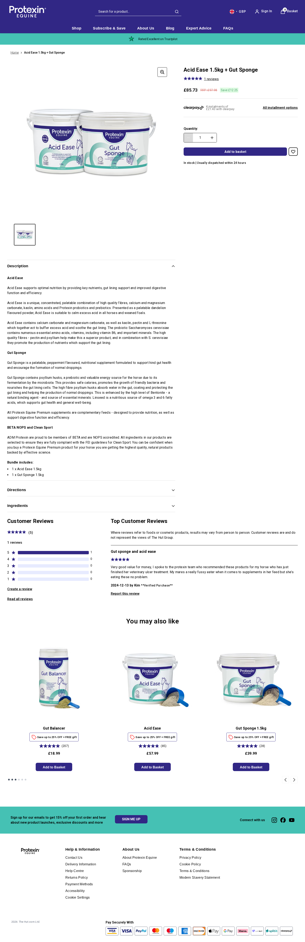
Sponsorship (132, 871)
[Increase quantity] (212, 137)
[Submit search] (177, 12)
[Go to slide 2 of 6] (12, 779)
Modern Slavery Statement (199, 877)
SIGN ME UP (131, 819)
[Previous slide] (285, 779)
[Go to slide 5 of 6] (22, 779)
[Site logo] (27, 11)
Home (15, 52)
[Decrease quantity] (188, 137)
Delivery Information (80, 864)
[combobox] (138, 11)
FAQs (126, 864)
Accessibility (75, 891)
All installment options (280, 108)
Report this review (125, 594)
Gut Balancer (54, 728)
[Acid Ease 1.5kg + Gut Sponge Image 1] (24, 234)
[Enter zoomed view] (162, 72)
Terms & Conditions (194, 871)
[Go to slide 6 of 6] (25, 779)
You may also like (152, 621)
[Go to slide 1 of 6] (9, 779)
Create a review (19, 589)
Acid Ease (152, 728)
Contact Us (73, 857)
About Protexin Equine (139, 857)
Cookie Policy (190, 864)
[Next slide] (294, 779)
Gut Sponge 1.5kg (251, 728)
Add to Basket (54, 767)
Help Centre (74, 871)
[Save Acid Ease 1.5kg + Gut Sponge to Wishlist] (293, 151)
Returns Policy (76, 877)
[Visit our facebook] (283, 820)
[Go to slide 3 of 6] (15, 779)
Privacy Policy (190, 857)
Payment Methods (79, 884)
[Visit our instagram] (274, 820)
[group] (91, 143)
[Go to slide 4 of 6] (19, 779)
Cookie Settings (77, 897)
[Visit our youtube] (291, 820)
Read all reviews (20, 599)
